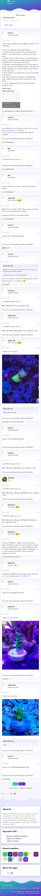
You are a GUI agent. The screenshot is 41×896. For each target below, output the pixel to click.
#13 (38, 485)
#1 (38, 40)
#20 (38, 764)
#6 (38, 232)
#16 (38, 570)
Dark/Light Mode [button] (8, 885)
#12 (38, 460)
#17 (38, 589)
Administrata (30, 893)
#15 (38, 539)
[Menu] (4, 2)
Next (21, 784)
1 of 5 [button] (15, 784)
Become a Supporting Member (17, 836)
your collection (19, 130)
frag (9, 236)
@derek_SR (16, 236)
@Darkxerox (32, 520)
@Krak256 (24, 493)
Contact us (4, 888)
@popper (17, 468)
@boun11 (5, 209)
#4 (38, 183)
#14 (38, 512)
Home (34, 888)
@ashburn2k (18, 331)
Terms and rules (13, 888)
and (12, 557)
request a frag (10, 132)
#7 (38, 261)
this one (18, 159)
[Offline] (2, 32)
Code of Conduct (13, 841)
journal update (12, 351)
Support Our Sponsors (14, 838)
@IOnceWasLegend (19, 767)
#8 (38, 298)
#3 (38, 156)
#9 (38, 323)
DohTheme (37, 893)
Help (29, 888)
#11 (38, 435)
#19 (38, 692)
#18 (38, 614)
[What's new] (32, 2)
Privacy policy (23, 888)
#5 (38, 205)
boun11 (6, 20)
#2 (38, 125)
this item (12, 128)
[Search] (36, 2)
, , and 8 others (19, 111)
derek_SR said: (8, 266)
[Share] (35, 40)
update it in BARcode (22, 576)
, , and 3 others (14, 422)
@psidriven (9, 306)
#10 (38, 348)
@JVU (3, 306)
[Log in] (23, 2)
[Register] (28, 2)
